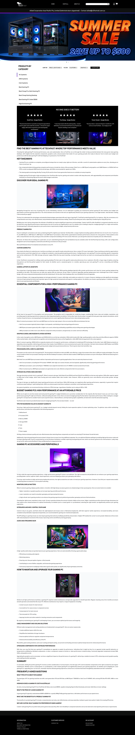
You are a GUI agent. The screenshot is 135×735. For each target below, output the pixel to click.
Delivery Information (23, 725)
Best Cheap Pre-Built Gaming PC (29, 91)
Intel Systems (23, 83)
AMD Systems (23, 79)
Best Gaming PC (24, 87)
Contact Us (54, 723)
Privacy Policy (21, 727)
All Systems (23, 74)
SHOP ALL (65, 4)
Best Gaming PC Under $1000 (28, 99)
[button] (67, 62)
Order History (90, 725)
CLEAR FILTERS (95, 67)
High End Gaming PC (25, 103)
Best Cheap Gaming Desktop (28, 95)
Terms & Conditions (23, 729)
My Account (89, 723)
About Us (19, 723)
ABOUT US (77, 4)
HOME (53, 4)
